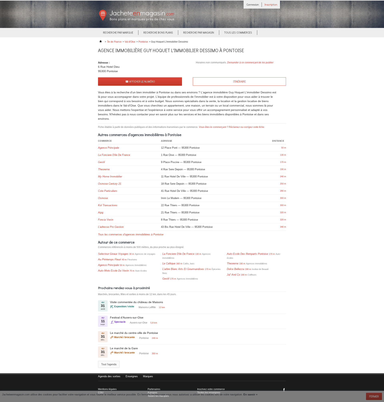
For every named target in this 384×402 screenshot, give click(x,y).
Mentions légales (107, 389)
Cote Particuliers (107, 190)
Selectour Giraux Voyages (113, 253)
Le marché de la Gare (124, 348)
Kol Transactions (107, 205)
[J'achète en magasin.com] (136, 20)
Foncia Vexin (105, 219)
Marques (148, 376)
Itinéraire (239, 81)
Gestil (101, 162)
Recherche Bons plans (158, 32)
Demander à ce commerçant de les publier (250, 62)
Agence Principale (108, 147)
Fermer (374, 396)
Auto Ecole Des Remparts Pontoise (247, 253)
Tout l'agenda (108, 364)
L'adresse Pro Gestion (111, 226)
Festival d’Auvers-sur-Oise (126, 317)
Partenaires (154, 389)
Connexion (252, 4)
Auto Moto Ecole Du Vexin (113, 270)
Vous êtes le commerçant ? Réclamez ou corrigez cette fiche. (232, 127)
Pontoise (143, 41)
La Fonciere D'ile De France (114, 154)
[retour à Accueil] (100, 41)
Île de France (114, 41)
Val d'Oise (130, 41)
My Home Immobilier (110, 176)
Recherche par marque (118, 32)
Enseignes (132, 376)
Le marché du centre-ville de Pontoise (134, 332)
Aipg (100, 212)
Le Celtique (168, 263)
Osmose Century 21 (109, 183)
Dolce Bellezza (235, 269)
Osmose (103, 198)
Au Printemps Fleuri (109, 259)
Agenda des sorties (109, 376)
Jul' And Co (233, 274)
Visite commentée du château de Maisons (136, 302)
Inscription (271, 4)
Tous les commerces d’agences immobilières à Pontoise (130, 234)
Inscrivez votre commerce (211, 389)
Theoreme (104, 169)
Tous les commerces (238, 32)
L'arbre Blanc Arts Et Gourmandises (183, 269)
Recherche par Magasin (198, 32)
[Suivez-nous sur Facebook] (284, 390)
